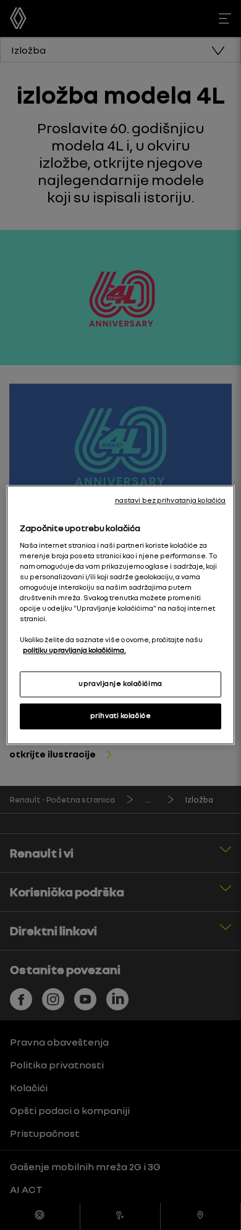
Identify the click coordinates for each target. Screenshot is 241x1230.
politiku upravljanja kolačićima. (74, 650)
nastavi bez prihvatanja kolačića (170, 500)
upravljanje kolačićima (120, 684)
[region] (120, 615)
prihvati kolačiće (120, 716)
